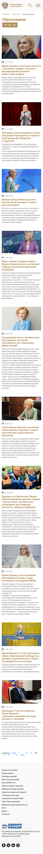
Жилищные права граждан (13, 789)
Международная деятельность (15, 805)
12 (26, 753)
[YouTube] (13, 845)
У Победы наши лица (10, 795)
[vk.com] (8, 845)
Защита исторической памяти (14, 792)
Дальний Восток (8, 783)
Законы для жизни (9, 770)
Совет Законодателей (11, 801)
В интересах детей (9, 776)
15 (4, 755)
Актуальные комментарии (12, 798)
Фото (4, 808)
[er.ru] (18, 845)
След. (22, 755)
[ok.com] (4, 845)
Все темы (8, 25)
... (22, 753)
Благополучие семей (10, 780)
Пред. (14, 753)
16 (9, 755)
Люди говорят (7, 773)
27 (17, 755)
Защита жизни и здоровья (12, 786)
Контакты (6, 814)
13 (31, 753)
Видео (4, 811)
